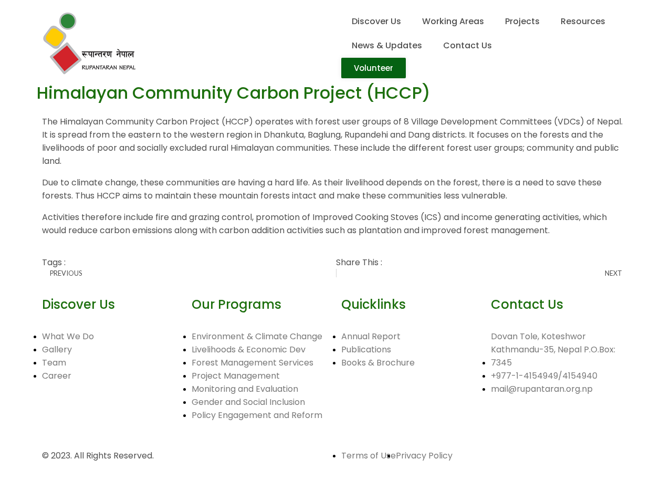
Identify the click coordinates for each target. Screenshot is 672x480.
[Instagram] (112, 414)
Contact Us (467, 45)
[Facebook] (55, 414)
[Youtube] (83, 414)
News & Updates (387, 45)
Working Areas (453, 21)
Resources (583, 21)
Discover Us (376, 21)
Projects (522, 21)
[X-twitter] (140, 414)
